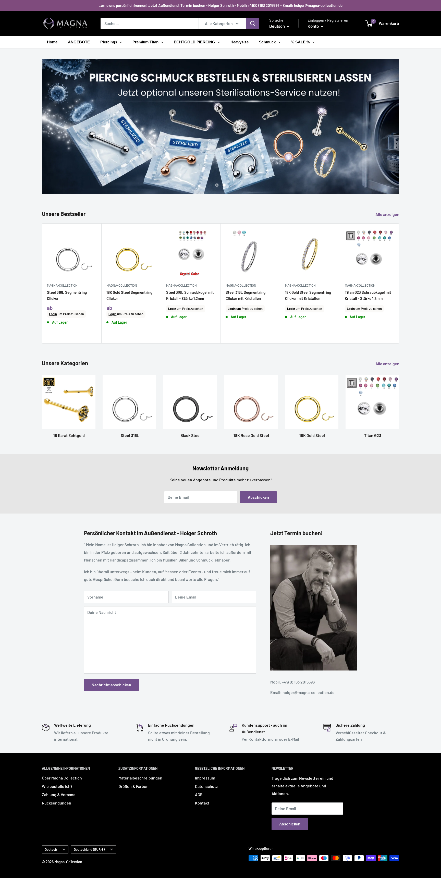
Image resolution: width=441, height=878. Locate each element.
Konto (314, 26)
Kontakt (202, 802)
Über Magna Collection (62, 777)
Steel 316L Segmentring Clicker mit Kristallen (245, 295)
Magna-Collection (62, 285)
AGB (199, 794)
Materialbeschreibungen (140, 777)
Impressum (205, 777)
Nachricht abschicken (111, 684)
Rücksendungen (56, 802)
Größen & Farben (133, 786)
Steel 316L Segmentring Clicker (67, 295)
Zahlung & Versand (59, 794)
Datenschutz (206, 786)
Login (53, 314)
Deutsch (51, 849)
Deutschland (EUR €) (89, 849)
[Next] (399, 283)
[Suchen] (252, 23)
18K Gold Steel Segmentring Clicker (129, 295)
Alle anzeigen (387, 214)
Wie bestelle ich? (57, 786)
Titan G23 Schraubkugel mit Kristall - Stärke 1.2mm (368, 295)
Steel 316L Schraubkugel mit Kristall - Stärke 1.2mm (190, 295)
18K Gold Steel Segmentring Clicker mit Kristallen (308, 295)
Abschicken (258, 497)
